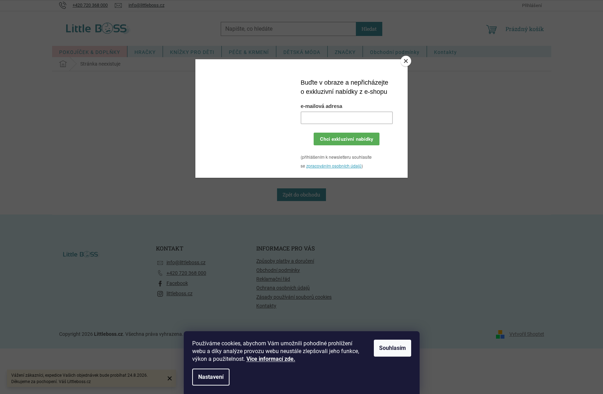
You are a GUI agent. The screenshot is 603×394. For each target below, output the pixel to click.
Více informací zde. (270, 359)
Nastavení (211, 377)
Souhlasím (392, 348)
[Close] (406, 61)
